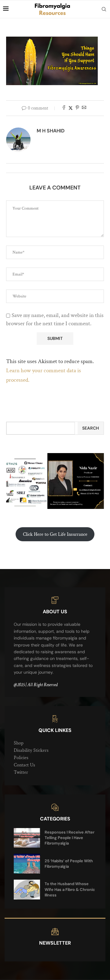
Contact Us (24, 765)
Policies (21, 758)
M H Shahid (50, 131)
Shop (19, 743)
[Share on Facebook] (64, 108)
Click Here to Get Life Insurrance (55, 534)
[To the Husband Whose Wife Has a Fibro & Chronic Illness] (27, 889)
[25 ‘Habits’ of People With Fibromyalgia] (27, 864)
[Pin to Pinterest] (77, 108)
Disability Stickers (31, 750)
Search (90, 428)
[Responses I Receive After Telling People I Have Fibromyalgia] (27, 838)
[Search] (104, 9)
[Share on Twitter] (70, 108)
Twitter (21, 772)
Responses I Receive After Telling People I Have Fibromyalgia (69, 838)
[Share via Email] (84, 108)
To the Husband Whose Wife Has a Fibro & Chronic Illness (70, 889)
